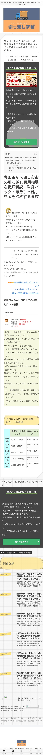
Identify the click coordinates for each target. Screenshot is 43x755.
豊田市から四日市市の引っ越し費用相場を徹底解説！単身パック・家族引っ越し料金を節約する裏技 (21, 160)
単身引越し (16, 165)
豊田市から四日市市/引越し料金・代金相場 (22, 169)
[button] (38, 475)
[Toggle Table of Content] (34, 154)
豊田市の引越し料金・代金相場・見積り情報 (17, 553)
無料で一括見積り (21, 142)
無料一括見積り (21, 542)
